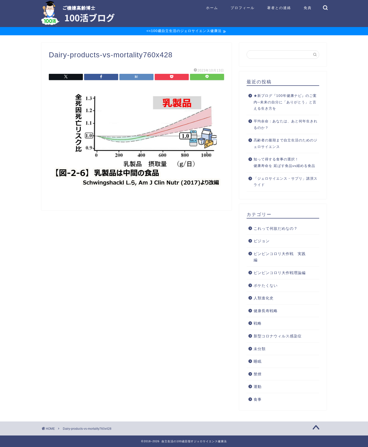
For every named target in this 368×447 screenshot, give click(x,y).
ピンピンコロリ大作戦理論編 (280, 273)
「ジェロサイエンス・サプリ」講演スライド (285, 182)
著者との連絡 (279, 8)
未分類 (260, 349)
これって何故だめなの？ (276, 228)
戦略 (258, 323)
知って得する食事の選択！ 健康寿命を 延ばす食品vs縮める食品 (286, 162)
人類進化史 (264, 298)
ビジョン (262, 241)
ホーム (212, 8)
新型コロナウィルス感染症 (278, 336)
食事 (258, 399)
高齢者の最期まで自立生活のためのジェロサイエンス (285, 143)
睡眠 (258, 361)
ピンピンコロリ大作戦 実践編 (280, 257)
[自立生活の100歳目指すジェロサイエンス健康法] (78, 24)
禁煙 (258, 374)
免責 (308, 8)
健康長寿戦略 (266, 311)
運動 (258, 386)
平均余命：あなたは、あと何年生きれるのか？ (285, 124)
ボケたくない (266, 285)
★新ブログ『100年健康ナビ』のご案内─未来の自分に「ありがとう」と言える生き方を (285, 102)
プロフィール (243, 8)
